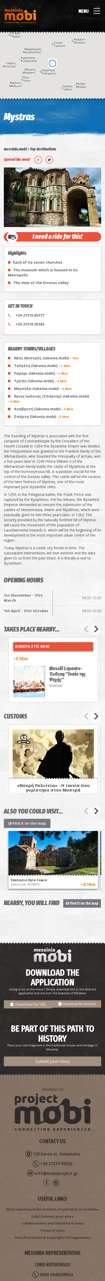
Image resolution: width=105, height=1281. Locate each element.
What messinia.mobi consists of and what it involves (51, 1209)
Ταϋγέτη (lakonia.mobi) (42, 365)
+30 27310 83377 (30, 315)
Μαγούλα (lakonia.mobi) (43, 388)
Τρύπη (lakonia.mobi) (40, 380)
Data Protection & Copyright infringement (51, 1237)
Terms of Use (51, 1230)
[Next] (95, 629)
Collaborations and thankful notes (51, 1223)
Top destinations (43, 149)
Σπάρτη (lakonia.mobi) (41, 416)
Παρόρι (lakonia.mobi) (41, 373)
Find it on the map (28, 823)
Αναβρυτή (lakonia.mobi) (43, 408)
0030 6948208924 (56, 1274)
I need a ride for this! (58, 237)
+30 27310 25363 (30, 324)
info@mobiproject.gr (56, 1173)
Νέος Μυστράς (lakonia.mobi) (46, 358)
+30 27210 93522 (56, 1163)
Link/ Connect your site (51, 1216)
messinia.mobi (15, 149)
